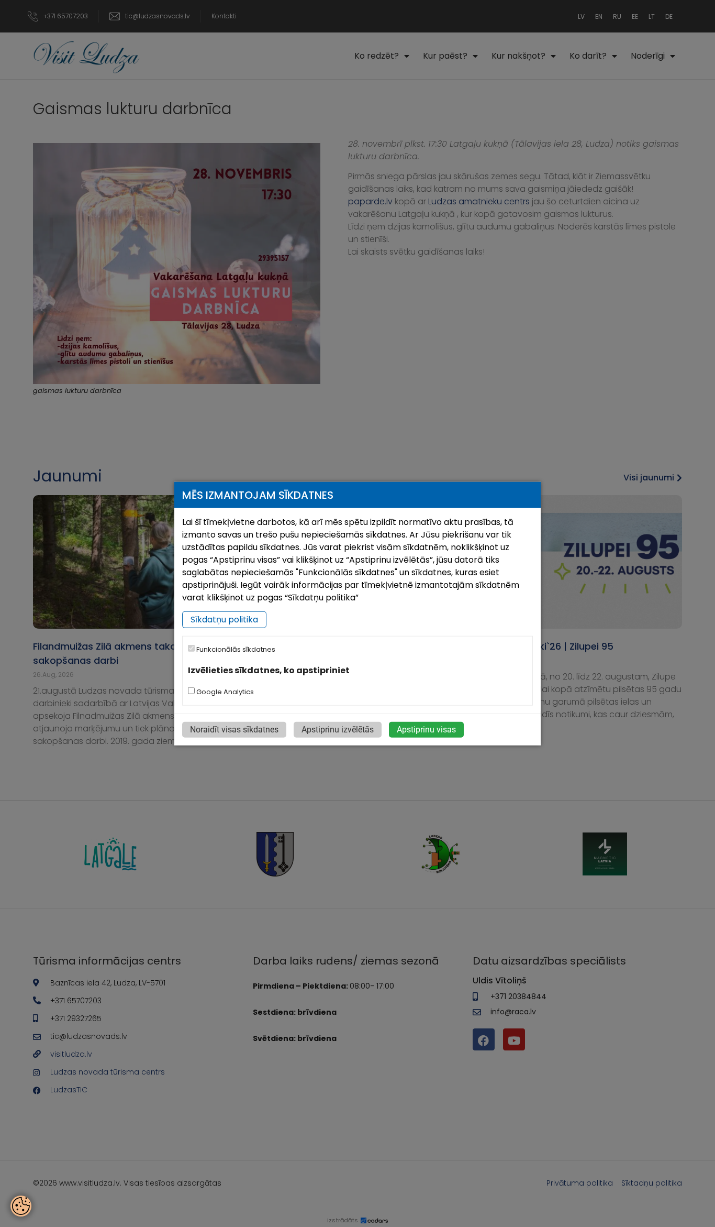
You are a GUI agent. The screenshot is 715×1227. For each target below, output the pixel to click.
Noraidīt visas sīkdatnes (234, 729)
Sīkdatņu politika (224, 620)
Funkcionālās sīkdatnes (235, 649)
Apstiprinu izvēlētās (337, 729)
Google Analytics (224, 691)
